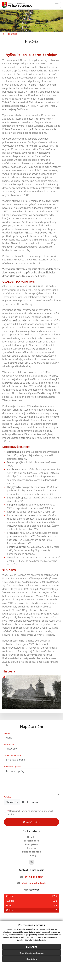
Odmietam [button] (31, 959)
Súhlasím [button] (31, 947)
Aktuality (31, 837)
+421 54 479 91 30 (33, 877)
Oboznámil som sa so (30, 812)
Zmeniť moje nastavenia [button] (31, 953)
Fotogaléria (31, 844)
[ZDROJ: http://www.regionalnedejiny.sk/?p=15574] (31, 692)
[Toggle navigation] (57, 5)
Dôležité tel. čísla (31, 852)
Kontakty (31, 855)
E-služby (31, 848)
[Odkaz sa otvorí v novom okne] (31, 862)
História (12, 34)
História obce (31, 841)
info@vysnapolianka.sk (33, 883)
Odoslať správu (31, 822)
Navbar (7, 5)
